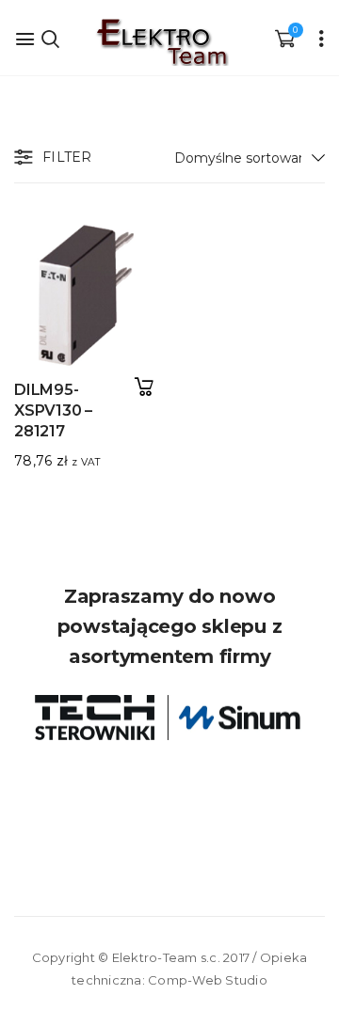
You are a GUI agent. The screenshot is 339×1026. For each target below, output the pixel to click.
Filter (67, 157)
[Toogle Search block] (50, 37)
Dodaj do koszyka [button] (143, 387)
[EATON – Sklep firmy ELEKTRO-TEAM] (161, 42)
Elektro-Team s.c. (166, 957)
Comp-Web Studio (207, 979)
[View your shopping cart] (284, 37)
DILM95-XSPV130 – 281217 (53, 410)
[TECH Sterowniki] (169, 717)
